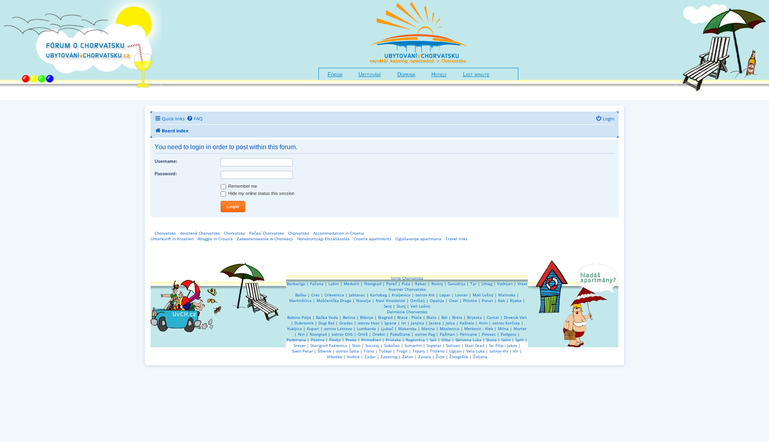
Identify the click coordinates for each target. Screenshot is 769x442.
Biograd (385, 317)
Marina (428, 328)
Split (519, 340)
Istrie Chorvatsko (407, 278)
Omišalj (417, 300)
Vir (515, 351)
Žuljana (480, 356)
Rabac (421, 283)
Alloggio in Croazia (215, 238)
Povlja (335, 340)
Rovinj (437, 283)
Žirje (440, 356)
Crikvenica (334, 295)
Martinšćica (300, 300)
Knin (483, 323)
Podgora (508, 334)
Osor (453, 300)
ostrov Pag (425, 334)
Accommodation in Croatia (338, 233)
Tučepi (385, 351)
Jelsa (450, 323)
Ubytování (369, 74)
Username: (166, 161)
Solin (506, 340)
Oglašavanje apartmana (418, 238)
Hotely (439, 74)
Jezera (435, 323)
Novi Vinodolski (390, 300)
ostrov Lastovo (338, 328)
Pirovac (489, 334)
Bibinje (366, 317)
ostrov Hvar (369, 323)
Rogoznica (415, 340)
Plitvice (470, 300)
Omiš (363, 334)
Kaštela (467, 323)
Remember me (242, 186)
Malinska (506, 295)
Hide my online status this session (260, 193)
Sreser (300, 345)
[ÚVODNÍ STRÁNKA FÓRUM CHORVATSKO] (81, 50)
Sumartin (413, 345)
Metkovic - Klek (478, 328)
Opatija (437, 300)
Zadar (370, 356)
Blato (432, 317)
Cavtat (493, 317)
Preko (351, 340)
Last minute (476, 74)
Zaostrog (388, 356)
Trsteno (437, 351)
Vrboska (334, 356)
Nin (301, 334)
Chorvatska (234, 233)
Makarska (407, 328)
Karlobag (378, 295)
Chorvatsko (165, 233)
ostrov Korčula (506, 323)
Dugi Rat (326, 323)
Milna (503, 328)
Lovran (461, 295)
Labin (333, 283)
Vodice (353, 356)
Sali (433, 340)
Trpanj (419, 351)
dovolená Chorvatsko (200, 233)
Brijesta (474, 317)
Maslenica (449, 328)
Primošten (371, 340)
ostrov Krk (425, 295)
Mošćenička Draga (333, 300)
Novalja (363, 300)
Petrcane (468, 334)
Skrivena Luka (468, 340)
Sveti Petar (302, 351)
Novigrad (372, 283)
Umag (486, 283)
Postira (317, 340)
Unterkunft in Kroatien (172, 238)
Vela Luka (475, 351)
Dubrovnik (304, 323)
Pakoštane (400, 334)
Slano (491, 340)
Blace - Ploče (409, 317)
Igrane (390, 323)
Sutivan (453, 345)
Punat (487, 300)
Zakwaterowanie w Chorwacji (265, 238)
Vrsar (522, 283)
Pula (406, 283)
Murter (520, 328)
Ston (356, 345)
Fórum (335, 74)
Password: (166, 173)
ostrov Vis (498, 351)
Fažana (317, 283)
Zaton (407, 356)
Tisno (369, 351)
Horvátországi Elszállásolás (323, 238)
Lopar (444, 295)
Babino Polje (299, 317)
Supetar (434, 345)
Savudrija (456, 283)
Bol (444, 317)
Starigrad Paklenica (328, 345)
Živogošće (458, 356)
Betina (349, 317)
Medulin (351, 283)
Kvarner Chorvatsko (407, 289)
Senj (388, 306)
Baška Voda (327, 317)
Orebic (378, 334)
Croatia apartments (372, 238)
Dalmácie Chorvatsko (407, 311)
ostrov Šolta (347, 351)
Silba (446, 340)
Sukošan (392, 345)
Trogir (402, 351)
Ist (403, 323)
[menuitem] (195, 119)
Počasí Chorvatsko (266, 233)
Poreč (391, 283)
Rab (501, 300)
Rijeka (515, 300)
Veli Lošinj (420, 306)
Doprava (406, 74)
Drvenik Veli (515, 317)
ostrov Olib (342, 334)
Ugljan (455, 351)
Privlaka (393, 340)
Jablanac (357, 295)
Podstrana (296, 340)
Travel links (456, 238)
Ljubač (387, 328)
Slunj (401, 306)
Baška (300, 295)
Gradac (346, 323)
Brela (457, 317)
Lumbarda (366, 328)
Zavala (424, 356)
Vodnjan (505, 283)
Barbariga (296, 283)
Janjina (417, 323)
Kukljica (294, 328)
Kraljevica (401, 295)
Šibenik (324, 351)
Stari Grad (474, 345)
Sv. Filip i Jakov (503, 345)
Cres (315, 295)
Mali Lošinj (483, 295)
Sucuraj (372, 345)
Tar (473, 283)
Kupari (313, 328)
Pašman (447, 334)
